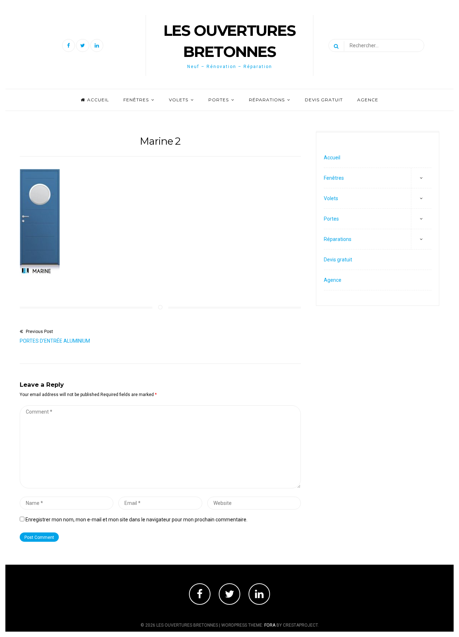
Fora (269, 625)
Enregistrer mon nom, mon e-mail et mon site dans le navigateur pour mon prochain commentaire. (136, 519)
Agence (367, 99)
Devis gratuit (324, 99)
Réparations (267, 99)
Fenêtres (136, 99)
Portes (218, 99)
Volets (178, 99)
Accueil (98, 99)
